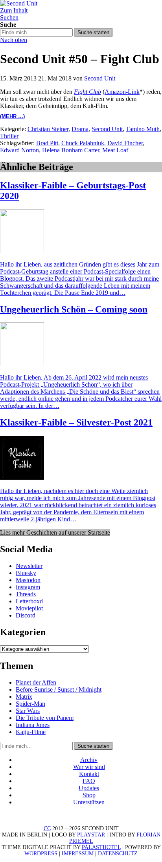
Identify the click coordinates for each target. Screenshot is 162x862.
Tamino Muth (143, 129)
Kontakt (89, 774)
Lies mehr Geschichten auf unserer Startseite (55, 532)
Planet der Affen (36, 682)
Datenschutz (118, 854)
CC (47, 828)
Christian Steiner (48, 129)
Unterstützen (89, 802)
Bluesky (26, 573)
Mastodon (28, 580)
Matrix (24, 696)
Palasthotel (101, 847)
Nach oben (13, 40)
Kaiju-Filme (31, 732)
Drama (80, 129)
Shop (89, 795)
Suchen (9, 17)
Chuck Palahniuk (82, 143)
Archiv (89, 759)
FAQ (89, 781)
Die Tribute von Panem (45, 717)
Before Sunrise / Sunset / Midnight (58, 689)
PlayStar (91, 835)
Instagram (28, 587)
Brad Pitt (47, 143)
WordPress (40, 854)
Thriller (9, 136)
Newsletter (29, 565)
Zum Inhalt (14, 10)
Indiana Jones (33, 724)
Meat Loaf (115, 150)
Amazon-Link (122, 91)
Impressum (78, 854)
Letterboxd (29, 601)
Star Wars (28, 710)
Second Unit (99, 78)
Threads (26, 594)
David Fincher (125, 143)
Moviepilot (29, 608)
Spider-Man (30, 703)
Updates (89, 788)
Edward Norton (19, 150)
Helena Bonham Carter (70, 150)
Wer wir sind (89, 766)
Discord (25, 615)
